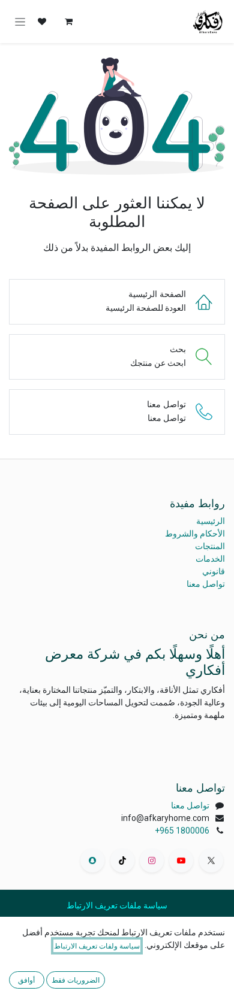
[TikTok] (122, 860)
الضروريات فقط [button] (76, 980)
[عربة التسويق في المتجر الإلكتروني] (68, 21)
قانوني (213, 571)
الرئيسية (210, 521)
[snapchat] (92, 860)
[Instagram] (152, 860)
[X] (211, 860)
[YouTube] (181, 860)
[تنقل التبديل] (20, 22)
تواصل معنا (206, 584)
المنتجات (210, 546)
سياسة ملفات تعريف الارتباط (117, 905)
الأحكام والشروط (195, 533)
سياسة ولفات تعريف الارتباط (97, 946)
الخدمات (210, 558)
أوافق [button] (26, 980)
